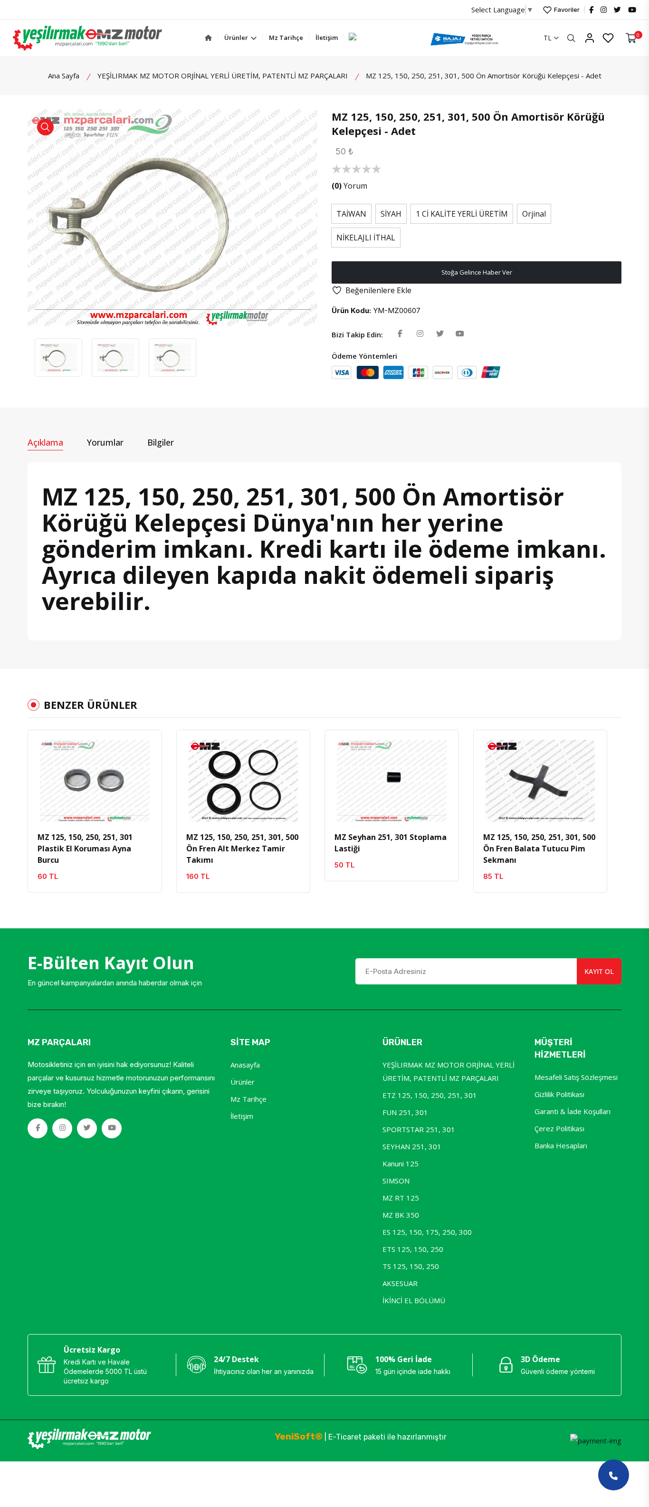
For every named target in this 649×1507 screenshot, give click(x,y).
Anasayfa (245, 1064)
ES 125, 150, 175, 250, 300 (427, 1232)
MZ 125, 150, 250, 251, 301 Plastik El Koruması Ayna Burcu (85, 848)
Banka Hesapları (560, 1145)
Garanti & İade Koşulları (572, 1111)
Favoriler (566, 9)
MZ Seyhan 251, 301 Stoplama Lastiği (390, 843)
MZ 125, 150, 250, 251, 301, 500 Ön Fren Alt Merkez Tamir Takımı (242, 848)
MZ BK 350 (400, 1215)
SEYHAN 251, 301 (411, 1146)
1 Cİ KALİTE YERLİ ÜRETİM (462, 214)
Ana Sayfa (63, 75)
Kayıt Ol (599, 971)
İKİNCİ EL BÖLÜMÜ (413, 1300)
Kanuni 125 (400, 1163)
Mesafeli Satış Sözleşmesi (576, 1077)
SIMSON (396, 1180)
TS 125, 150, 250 (410, 1266)
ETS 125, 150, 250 (412, 1249)
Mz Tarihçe (286, 37)
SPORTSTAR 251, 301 (418, 1129)
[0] (631, 38)
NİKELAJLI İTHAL (365, 237)
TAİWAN (351, 214)
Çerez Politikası (559, 1128)
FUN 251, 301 (405, 1112)
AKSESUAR (400, 1283)
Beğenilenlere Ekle (378, 290)
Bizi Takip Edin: (357, 334)
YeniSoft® (299, 1436)
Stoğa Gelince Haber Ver (476, 272)
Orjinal (534, 214)
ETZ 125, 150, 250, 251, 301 (429, 1095)
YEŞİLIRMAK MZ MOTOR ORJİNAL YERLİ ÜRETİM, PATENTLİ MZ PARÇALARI (222, 75)
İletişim (326, 37)
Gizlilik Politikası (559, 1094)
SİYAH (391, 214)
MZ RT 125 (400, 1197)
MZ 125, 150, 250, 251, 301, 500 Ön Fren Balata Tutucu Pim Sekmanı (539, 848)
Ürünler (236, 37)
